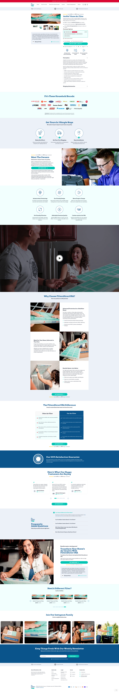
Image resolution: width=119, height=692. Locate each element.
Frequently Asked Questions (64, 672)
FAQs (79, 4)
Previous (30, 601)
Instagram (73, 674)
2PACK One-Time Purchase (54, 4)
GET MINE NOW (42, 168)
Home (38, 4)
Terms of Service (63, 674)
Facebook (73, 672)
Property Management (71, 4)
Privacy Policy (63, 675)
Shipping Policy (63, 678)
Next (88, 601)
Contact (63, 4)
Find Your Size (44, 4)
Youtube (73, 676)
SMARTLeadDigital (40, 687)
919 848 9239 (83, 672)
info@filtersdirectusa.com (85, 674)
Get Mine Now (59, 394)
